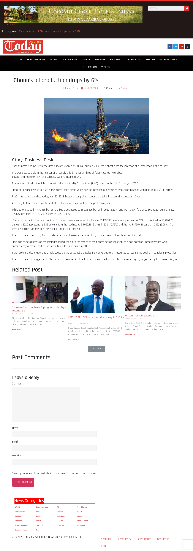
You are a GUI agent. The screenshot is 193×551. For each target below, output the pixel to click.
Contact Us (163, 539)
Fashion (60, 521)
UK (58, 507)
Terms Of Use (144, 539)
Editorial (116, 59)
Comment (18, 383)
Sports (85, 59)
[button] (96, 349)
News (38, 516)
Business (100, 59)
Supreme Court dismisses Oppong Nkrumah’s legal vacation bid (39, 309)
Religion (60, 511)
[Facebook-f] (170, 46)
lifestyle (18, 521)
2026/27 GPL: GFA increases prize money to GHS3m (96, 319)
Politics (80, 511)
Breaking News (36, 59)
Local (79, 516)
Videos (105, 67)
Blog (37, 530)
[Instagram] (187, 46)
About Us (106, 539)
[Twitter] (175, 46)
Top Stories (70, 59)
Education (90, 67)
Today (18, 59)
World (53, 59)
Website (16, 455)
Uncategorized (42, 507)
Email (15, 441)
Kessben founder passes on (141, 315)
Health (150, 59)
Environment (82, 521)
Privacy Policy (124, 539)
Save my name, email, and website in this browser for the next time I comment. (55, 473)
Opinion (18, 516)
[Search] (186, 8)
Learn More (9, 24)
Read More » (17, 329)
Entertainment (169, 59)
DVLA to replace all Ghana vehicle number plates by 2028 (50, 31)
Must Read (61, 516)
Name (15, 428)
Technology (134, 59)
